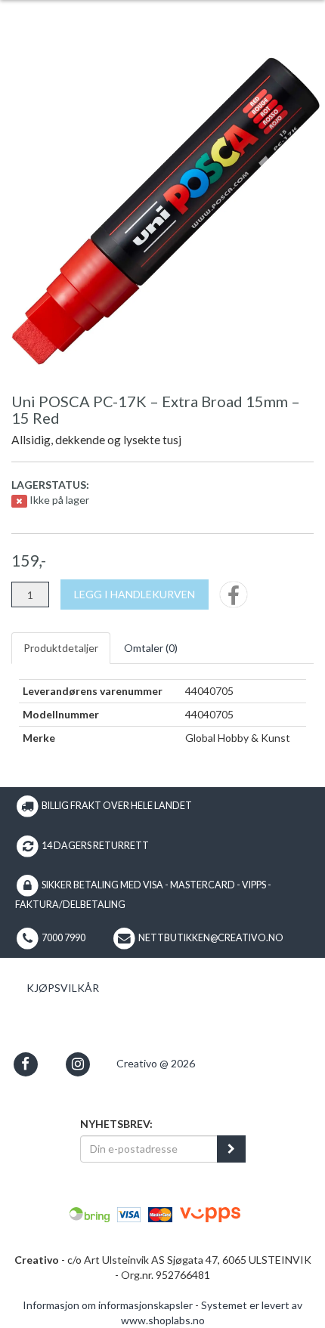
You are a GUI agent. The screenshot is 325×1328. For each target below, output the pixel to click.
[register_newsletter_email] (231, 1149)
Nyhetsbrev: (116, 1123)
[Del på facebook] (233, 599)
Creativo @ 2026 (155, 1063)
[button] (25, 1064)
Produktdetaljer (60, 647)
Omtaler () (151, 647)
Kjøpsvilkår (62, 987)
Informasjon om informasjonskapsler (108, 1305)
